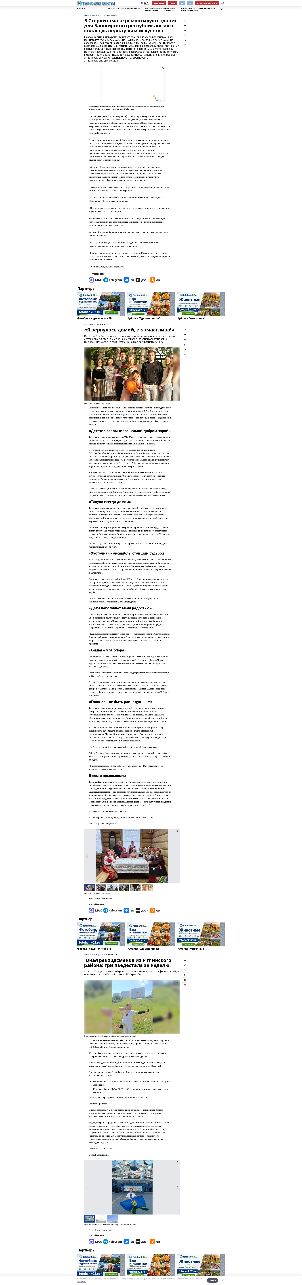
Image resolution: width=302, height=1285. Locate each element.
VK (182, 3)
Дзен (172, 3)
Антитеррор (159, 3)
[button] (177, 856)
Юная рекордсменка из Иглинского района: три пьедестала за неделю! (160, 9)
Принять (212, 1280)
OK (190, 3)
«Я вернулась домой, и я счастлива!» (124, 8)
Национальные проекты (94, 15)
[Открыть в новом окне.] (95, 280)
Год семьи (88, 324)
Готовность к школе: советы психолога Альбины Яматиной (198, 9)
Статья (81, 8)
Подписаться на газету (207, 3)
